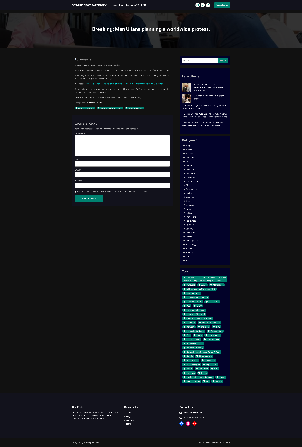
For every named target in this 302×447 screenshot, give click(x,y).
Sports (100, 102)
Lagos (199, 335)
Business (189, 153)
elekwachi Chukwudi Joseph (199, 318)
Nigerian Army (205, 356)
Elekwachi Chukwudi (195, 314)
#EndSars (190, 285)
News (188, 209)
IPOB (218, 327)
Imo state (205, 327)
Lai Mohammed (193, 339)
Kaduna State (217, 331)
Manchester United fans (86, 108)
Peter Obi (190, 373)
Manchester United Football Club (111, 108)
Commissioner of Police (197, 297)
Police (204, 373)
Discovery (190, 173)
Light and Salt (213, 339)
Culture (189, 165)
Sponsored (190, 232)
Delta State (213, 301)
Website (78, 180)
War (187, 260)
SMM (128, 424)
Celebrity (190, 157)
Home (129, 413)
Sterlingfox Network (89, 5)
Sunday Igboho (193, 381)
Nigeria (189, 356)
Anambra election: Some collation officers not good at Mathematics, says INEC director (123, 84)
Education (190, 177)
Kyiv (188, 335)
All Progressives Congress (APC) (201, 289)
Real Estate (191, 221)
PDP (216, 368)
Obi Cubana (210, 360)
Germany (190, 327)
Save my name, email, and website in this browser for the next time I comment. (112, 191)
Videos (189, 256)
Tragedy (189, 252)
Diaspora (190, 169)
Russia (222, 377)
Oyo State (203, 368)
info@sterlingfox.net (193, 412)
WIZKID (218, 381)
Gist (187, 185)
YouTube (130, 420)
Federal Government (211, 322)
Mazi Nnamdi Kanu (194, 343)
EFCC (199, 306)
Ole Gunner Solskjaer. (136, 108)
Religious (190, 225)
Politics (189, 213)
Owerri (189, 368)
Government (191, 189)
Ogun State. (211, 364)
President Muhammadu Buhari (199, 377)
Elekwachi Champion (195, 310)
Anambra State (193, 293)
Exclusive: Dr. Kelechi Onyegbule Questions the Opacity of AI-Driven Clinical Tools (208, 87)
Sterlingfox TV (192, 240)
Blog (188, 145)
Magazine (190, 205)
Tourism (189, 248)
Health (189, 193)
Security (189, 229)
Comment (80, 133)
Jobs (188, 201)
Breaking (91, 102)
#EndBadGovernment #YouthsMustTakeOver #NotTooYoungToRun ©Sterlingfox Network (205, 279)
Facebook (190, 322)
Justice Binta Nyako (195, 331)
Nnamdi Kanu (192, 360)
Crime (188, 161)
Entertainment (192, 181)
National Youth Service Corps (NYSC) (203, 352)
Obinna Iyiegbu (193, 364)
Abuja (203, 285)
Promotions (191, 217)
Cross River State (194, 301)
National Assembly (194, 347)
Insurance (190, 197)
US (207, 381)
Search (223, 60)
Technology (191, 244)
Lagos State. (214, 335)
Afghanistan (218, 285)
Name (78, 159)
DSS (188, 306)
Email (78, 170)
